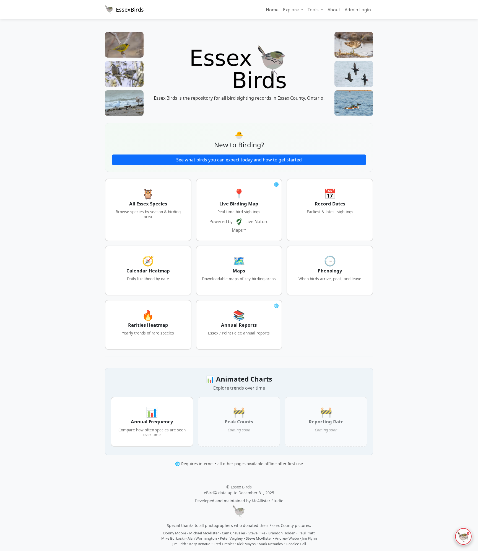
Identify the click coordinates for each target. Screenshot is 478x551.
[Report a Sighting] (463, 536)
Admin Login (358, 10)
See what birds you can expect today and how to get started (239, 160)
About (334, 10)
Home (272, 10)
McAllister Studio (267, 500)
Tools (314, 10)
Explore (291, 10)
